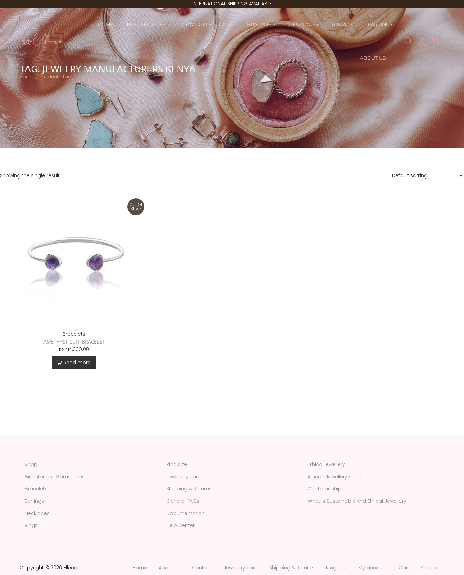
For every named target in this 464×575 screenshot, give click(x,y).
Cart (404, 567)
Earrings (34, 501)
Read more (77, 362)
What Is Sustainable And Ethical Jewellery (357, 501)
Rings (31, 525)
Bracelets (74, 334)
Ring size (176, 464)
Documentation (185, 513)
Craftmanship (324, 488)
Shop (31, 464)
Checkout (432, 567)
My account (372, 567)
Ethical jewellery (326, 464)
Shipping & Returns (189, 488)
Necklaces (37, 513)
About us (169, 567)
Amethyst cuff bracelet (74, 341)
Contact (202, 567)
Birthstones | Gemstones (55, 476)
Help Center (180, 525)
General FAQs (182, 501)
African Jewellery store (334, 476)
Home (27, 76)
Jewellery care (183, 476)
